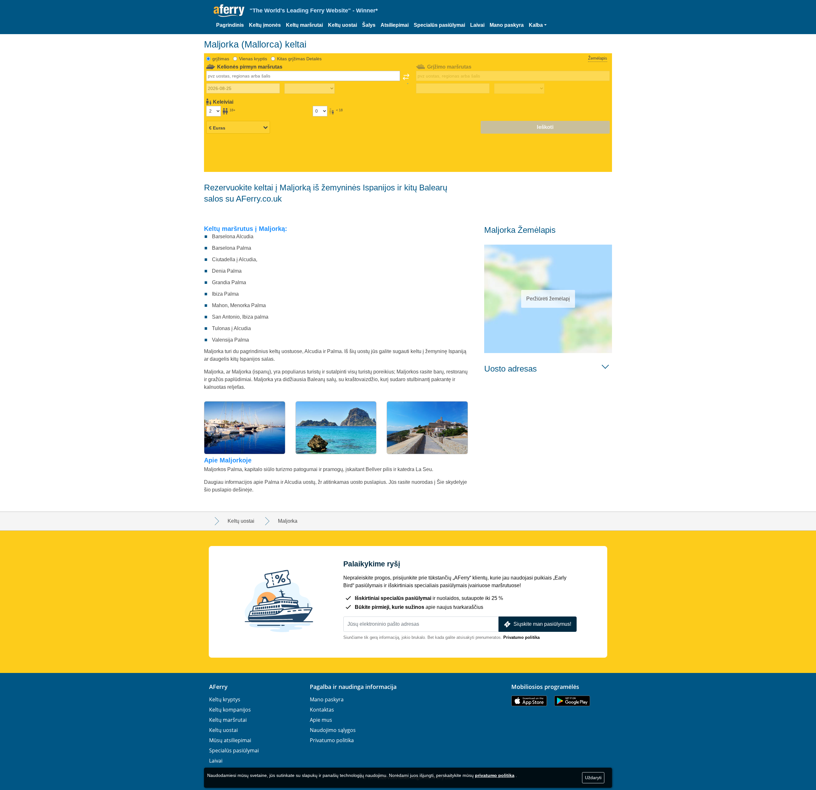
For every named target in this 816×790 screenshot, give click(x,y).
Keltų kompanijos (230, 709)
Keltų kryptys (224, 699)
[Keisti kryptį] (406, 79)
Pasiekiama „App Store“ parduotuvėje (529, 701)
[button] (537, 25)
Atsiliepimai (395, 25)
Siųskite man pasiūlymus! (542, 624)
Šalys (368, 25)
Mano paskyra (507, 25)
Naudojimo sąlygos (333, 730)
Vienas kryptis (253, 58)
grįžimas (220, 58)
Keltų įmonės (265, 25)
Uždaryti (593, 777)
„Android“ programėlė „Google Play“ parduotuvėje (572, 701)
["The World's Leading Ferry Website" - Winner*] (229, 11)
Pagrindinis (230, 25)
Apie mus (321, 719)
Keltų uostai (342, 25)
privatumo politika (494, 775)
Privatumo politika (521, 637)
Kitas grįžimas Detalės (299, 58)
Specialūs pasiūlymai (439, 25)
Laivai (477, 25)
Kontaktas (322, 709)
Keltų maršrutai (304, 25)
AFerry (218, 686)
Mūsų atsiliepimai (230, 740)
